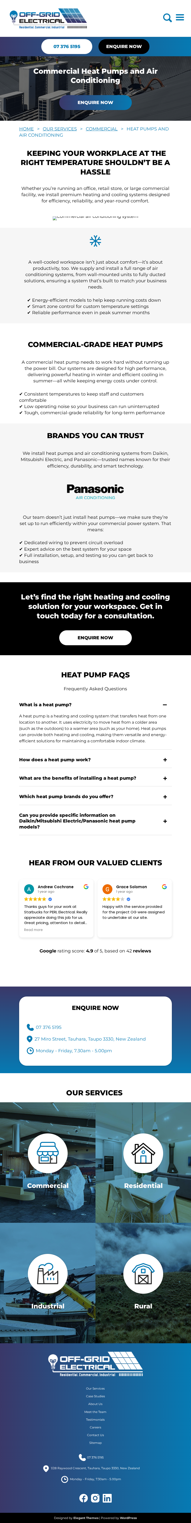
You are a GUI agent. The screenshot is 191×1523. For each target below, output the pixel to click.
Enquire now (124, 46)
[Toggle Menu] (180, 17)
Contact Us (95, 1435)
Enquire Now (95, 102)
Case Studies (95, 1396)
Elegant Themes (85, 1518)
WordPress (128, 1518)
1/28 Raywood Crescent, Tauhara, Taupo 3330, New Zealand (95, 1468)
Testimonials (95, 1419)
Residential (143, 1186)
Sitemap (95, 1443)
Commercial (102, 129)
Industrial (47, 1306)
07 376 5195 (66, 46)
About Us (95, 1404)
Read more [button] (33, 930)
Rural (143, 1306)
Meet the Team (95, 1412)
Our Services (60, 129)
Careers (95, 1427)
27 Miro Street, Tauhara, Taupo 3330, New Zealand (90, 1039)
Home (26, 129)
